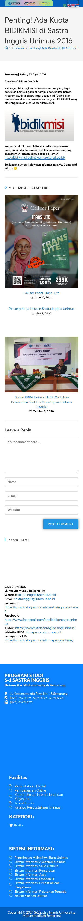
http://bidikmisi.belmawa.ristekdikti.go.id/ (35, 158)
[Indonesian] (73, 5)
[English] (69, 5)
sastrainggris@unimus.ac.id (34, 599)
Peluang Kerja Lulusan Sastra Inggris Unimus (41, 309)
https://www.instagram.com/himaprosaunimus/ (39, 640)
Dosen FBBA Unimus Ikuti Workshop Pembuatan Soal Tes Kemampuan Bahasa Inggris (41, 401)
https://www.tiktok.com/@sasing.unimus (44, 628)
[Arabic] (65, 5)
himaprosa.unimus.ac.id (43, 632)
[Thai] (77, 5)
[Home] (6, 48)
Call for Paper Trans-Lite (41, 293)
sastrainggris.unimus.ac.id (37, 595)
